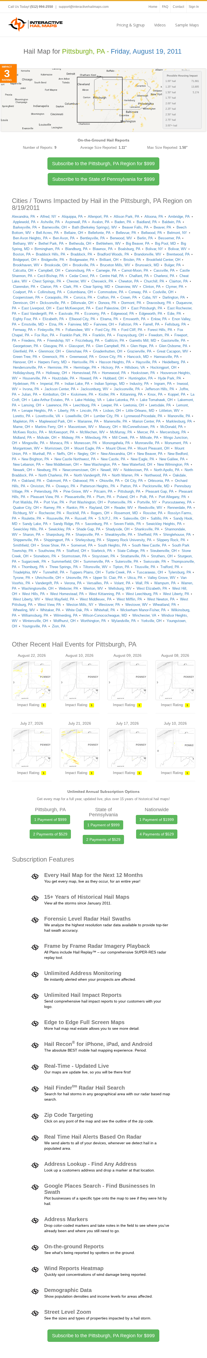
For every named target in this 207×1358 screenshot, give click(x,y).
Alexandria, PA (23, 217)
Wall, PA (142, 583)
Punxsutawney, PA (177, 502)
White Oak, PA (77, 610)
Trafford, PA (169, 567)
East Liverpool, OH (36, 308)
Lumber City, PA (106, 416)
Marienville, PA (115, 421)
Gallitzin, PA (114, 340)
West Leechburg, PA (142, 594)
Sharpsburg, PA (58, 535)
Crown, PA (128, 297)
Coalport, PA (23, 292)
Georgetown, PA (25, 346)
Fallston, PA (128, 324)
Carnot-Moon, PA (135, 270)
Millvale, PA (149, 438)
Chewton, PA (129, 281)
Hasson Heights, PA (115, 362)
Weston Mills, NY (80, 605)
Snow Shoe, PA (53, 545)
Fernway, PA (23, 330)
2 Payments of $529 (50, 834)
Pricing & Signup (130, 24)
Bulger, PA (172, 265)
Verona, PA (73, 583)
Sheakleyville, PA (118, 535)
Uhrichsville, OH (48, 578)
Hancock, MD (138, 357)
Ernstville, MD (33, 324)
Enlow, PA (159, 319)
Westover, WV (136, 605)
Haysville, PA (146, 362)
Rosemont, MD (126, 513)
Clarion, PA (49, 287)
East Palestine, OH (111, 308)
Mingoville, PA (33, 443)
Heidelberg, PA (173, 362)
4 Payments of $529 (157, 834)
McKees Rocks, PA (28, 432)
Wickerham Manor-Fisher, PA (143, 610)
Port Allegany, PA (172, 497)
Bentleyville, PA (92, 238)
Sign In (194, 7)
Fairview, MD (78, 324)
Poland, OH (126, 497)
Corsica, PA (83, 297)
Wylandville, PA (123, 621)
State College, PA (131, 551)
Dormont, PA (131, 303)
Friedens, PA (32, 340)
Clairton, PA (178, 281)
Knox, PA (155, 394)
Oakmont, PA (57, 481)
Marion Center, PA (146, 421)
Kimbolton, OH (54, 394)
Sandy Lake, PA (35, 524)
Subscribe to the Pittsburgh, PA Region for (103, 163)
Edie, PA (174, 314)
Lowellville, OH (77, 416)
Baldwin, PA (171, 222)
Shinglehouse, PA (177, 535)
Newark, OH (22, 470)
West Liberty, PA (176, 594)
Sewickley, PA (60, 529)
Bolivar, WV (177, 249)
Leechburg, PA (84, 405)
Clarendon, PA (24, 287)
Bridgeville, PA (52, 260)
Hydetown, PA (24, 384)
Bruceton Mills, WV (115, 265)
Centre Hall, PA (112, 276)
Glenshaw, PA (77, 351)
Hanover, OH (23, 362)
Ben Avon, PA (64, 238)
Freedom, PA (159, 335)
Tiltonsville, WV (95, 567)
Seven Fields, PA (127, 524)
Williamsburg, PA (35, 615)
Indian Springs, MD (110, 384)
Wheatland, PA (164, 605)
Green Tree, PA (25, 357)
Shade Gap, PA (88, 529)
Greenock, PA (53, 357)
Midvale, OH (46, 438)
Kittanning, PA (131, 394)
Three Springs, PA (63, 567)
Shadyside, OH (117, 529)
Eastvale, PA (69, 314)
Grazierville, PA (139, 351)
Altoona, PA (153, 217)
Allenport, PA (98, 217)
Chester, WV (76, 281)
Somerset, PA (82, 545)
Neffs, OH (65, 454)
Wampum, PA (165, 583)
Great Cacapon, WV (172, 351)
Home (153, 7)
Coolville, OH (163, 292)
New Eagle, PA (142, 459)
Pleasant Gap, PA (160, 491)
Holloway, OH (56, 373)
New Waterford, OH (137, 464)
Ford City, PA (105, 330)
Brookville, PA (84, 265)
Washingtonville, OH (37, 588)
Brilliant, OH (108, 260)
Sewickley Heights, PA (164, 524)
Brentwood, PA (178, 254)
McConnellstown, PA (139, 427)
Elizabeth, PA (53, 319)
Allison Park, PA (126, 217)
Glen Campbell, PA (110, 346)
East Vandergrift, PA (37, 314)
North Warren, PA (125, 475)
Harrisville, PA (83, 362)
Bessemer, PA (169, 238)
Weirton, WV (93, 588)
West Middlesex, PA (96, 599)
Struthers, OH (161, 556)
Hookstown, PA (143, 373)
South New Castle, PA (149, 545)
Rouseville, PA (58, 518)
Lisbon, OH (112, 411)
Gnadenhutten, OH (107, 351)
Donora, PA (107, 303)
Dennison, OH (24, 303)
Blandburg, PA (76, 249)
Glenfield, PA (23, 351)
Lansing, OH (31, 405)
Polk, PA (147, 497)
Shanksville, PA (146, 529)
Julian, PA (29, 394)
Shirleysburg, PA (88, 540)
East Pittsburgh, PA (146, 308)
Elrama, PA (109, 319)
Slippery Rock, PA (171, 540)
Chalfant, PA (139, 276)
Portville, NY (147, 502)
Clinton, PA (152, 287)
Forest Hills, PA (160, 330)
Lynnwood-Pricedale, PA (143, 416)
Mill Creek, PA (123, 438)
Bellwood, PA (151, 233)
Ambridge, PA (179, 217)
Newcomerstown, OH (79, 470)
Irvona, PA (31, 389)
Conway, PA (138, 292)
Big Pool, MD (165, 243)
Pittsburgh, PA (129, 491)
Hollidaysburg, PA (27, 373)
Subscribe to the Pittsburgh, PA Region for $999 (103, 1335)
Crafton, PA (106, 297)
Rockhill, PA (76, 513)
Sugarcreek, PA (34, 561)
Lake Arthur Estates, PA (51, 400)
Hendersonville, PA (28, 367)
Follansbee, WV (77, 330)
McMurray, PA (121, 432)
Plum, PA (103, 497)
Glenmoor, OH (50, 351)
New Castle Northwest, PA (75, 459)
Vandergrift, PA (47, 583)
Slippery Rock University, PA (128, 540)
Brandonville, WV (147, 254)
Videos (160, 24)
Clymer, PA (174, 287)
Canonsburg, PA (78, 270)
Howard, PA (89, 378)
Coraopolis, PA (56, 297)
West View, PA (49, 605)
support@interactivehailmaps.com (84, 7)
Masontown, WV (81, 427)
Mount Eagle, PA (87, 448)
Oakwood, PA (83, 481)
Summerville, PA (97, 561)
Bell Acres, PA (47, 233)
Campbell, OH (49, 270)
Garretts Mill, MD (142, 340)
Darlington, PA (174, 297)
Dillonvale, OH (82, 303)
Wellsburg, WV (120, 588)
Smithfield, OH (24, 545)
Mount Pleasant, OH (153, 448)
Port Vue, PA (54, 502)
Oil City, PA (134, 481)
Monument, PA (176, 443)
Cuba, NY (149, 297)
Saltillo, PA (159, 518)
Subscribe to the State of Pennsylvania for (103, 179)
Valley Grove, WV (161, 578)
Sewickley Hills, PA (28, 529)
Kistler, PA (107, 394)
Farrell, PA (151, 324)
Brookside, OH (55, 265)
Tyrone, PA (21, 578)
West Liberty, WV (26, 599)
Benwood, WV (121, 238)
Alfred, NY (48, 217)
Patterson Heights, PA (97, 486)
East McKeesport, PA (74, 308)
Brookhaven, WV (26, 265)
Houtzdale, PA (63, 378)
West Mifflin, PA (129, 599)
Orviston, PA (40, 486)
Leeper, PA (109, 405)
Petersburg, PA (46, 491)
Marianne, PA (88, 421)
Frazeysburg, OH (130, 335)
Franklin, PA (102, 335)
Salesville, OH (134, 518)
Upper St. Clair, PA (107, 578)
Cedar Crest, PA (82, 276)
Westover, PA (109, 605)
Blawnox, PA (103, 249)
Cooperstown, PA (26, 297)
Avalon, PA (100, 222)
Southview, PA (49, 551)
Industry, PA (139, 384)
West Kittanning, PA (104, 594)
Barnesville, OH (54, 227)
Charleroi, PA (164, 276)
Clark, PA (70, 287)
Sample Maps (187, 24)
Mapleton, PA (23, 421)
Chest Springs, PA (46, 281)
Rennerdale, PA (179, 508)
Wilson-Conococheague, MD (105, 615)
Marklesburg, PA (179, 421)
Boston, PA (22, 254)
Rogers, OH (100, 513)
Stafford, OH (76, 551)
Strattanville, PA (133, 556)
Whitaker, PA (50, 610)
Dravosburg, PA (159, 303)
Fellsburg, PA (175, 324)
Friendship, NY (58, 340)
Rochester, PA (50, 513)
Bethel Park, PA (51, 243)
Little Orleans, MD (140, 411)
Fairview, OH (104, 324)
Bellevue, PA (126, 233)
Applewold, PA (24, 222)
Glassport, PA (80, 346)
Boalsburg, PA (129, 249)
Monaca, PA (59, 443)
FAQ (165, 7)
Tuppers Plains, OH (85, 572)
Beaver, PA (162, 227)
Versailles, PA (98, 583)
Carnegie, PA (106, 270)
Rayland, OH (99, 508)
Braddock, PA (81, 254)
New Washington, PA (100, 464)
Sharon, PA (31, 535)
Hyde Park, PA (169, 378)
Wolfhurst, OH (64, 621)
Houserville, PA (35, 378)
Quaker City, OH (26, 508)
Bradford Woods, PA (113, 254)
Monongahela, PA (116, 443)
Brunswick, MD (147, 265)
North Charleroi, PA (53, 475)
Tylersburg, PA (179, 572)
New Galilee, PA (172, 459)
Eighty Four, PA (25, 319)
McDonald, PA (171, 427)
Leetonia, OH (133, 405)
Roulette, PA (31, 518)
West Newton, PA (161, 599)
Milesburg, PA (96, 438)
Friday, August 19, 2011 (146, 51)
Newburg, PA (47, 470)
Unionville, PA (77, 578)
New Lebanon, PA (27, 464)
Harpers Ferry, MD (52, 362)
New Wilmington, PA (173, 464)
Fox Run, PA (44, 335)
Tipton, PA (121, 567)
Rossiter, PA (153, 513)
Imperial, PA (49, 384)
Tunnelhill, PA (53, 572)
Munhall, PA (42, 454)
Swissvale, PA (154, 561)
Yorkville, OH (151, 621)
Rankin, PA (75, 508)
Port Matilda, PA (26, 502)
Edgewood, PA (122, 314)
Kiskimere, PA (82, 394)
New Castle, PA (113, 459)
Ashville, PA (50, 222)
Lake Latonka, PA (120, 400)
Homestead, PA (84, 373)
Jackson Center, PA (59, 389)
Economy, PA (95, 314)
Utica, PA (134, 578)
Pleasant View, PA (44, 497)
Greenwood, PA (82, 357)
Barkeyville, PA (25, 227)
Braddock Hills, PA (50, 254)
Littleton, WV (169, 411)
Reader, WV (123, 508)
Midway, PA (71, 438)
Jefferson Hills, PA (159, 389)
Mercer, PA (145, 432)
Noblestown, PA (136, 470)
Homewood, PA (114, 373)
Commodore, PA (110, 292)
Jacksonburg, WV (94, 389)
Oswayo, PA (65, 486)
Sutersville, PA (126, 561)
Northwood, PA (156, 475)
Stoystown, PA (103, 556)
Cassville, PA (164, 270)
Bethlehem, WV (108, 243)
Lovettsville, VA (48, 416)
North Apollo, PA (167, 470)
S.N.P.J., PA (108, 518)
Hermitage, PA (85, 367)
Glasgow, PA (53, 346)
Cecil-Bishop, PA (50, 276)
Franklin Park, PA (73, 335)
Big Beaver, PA (138, 243)
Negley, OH (86, 454)
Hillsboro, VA (135, 367)
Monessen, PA (85, 443)
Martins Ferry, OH (49, 427)
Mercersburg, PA (173, 432)
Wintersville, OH (35, 621)
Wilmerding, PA (66, 615)
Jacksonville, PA (127, 389)
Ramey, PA (52, 508)
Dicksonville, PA (52, 303)
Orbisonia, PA (159, 481)
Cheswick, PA (102, 281)
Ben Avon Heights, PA (30, 238)
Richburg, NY (23, 513)
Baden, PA (123, 222)
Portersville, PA (120, 502)
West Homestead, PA (67, 594)
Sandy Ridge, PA (66, 524)
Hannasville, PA (166, 357)
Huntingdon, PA (141, 378)
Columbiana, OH (80, 292)
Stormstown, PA (74, 556)
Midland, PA (22, 438)
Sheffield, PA (147, 535)
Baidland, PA (147, 222)
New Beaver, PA (150, 454)
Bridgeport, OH (24, 260)
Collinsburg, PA (50, 292)
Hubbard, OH (113, 378)
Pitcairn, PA (103, 491)
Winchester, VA (144, 615)
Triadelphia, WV (25, 572)
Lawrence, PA (57, 405)
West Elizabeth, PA (152, 588)
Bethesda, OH (80, 243)
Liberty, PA (66, 411)
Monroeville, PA (147, 443)
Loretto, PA (21, 416)
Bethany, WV (23, 243)
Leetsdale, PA (160, 405)
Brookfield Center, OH (163, 260)
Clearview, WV (126, 287)
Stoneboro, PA (44, 556)
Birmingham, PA (47, 249)
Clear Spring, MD (96, 287)
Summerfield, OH (64, 561)
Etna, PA (56, 324)
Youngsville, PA (34, 626)
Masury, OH (108, 427)
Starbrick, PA (101, 551)
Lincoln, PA (89, 411)
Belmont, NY (177, 233)
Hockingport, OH (163, 367)
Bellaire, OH (73, 233)
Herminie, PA (58, 367)
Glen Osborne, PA (173, 346)
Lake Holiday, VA (88, 400)
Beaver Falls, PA (135, 227)
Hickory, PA (110, 367)
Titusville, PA (144, 567)
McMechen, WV (92, 432)
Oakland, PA (31, 481)
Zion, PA (58, 626)
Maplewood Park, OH (55, 421)
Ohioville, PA (109, 481)
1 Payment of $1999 (156, 819)
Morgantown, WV (26, 448)
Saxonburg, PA (96, 524)
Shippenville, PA (26, 540)
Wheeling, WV (24, 610)
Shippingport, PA (57, 540)
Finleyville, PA (49, 330)
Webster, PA (68, 588)
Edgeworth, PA (150, 314)
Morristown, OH (57, 448)
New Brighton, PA (35, 459)
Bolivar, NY (154, 249)
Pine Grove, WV (76, 491)
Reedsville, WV (150, 508)
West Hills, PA (33, 594)
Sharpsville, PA (87, 535)
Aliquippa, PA (72, 217)
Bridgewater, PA (82, 260)
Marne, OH (21, 427)
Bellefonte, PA (99, 233)
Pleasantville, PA (78, 497)
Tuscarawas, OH (150, 572)
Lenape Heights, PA (37, 411)
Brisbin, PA (132, 260)
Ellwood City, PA (82, 319)
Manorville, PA (179, 416)
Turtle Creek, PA (119, 572)
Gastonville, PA (173, 340)
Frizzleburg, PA (87, 340)
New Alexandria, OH (116, 454)
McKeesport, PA (61, 432)
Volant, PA (122, 583)
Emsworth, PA (134, 319)
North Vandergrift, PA (90, 475)
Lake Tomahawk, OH (156, 400)
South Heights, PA (112, 545)
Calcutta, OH (23, 270)
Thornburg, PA (33, 567)
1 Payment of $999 (50, 819)
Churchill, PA (154, 281)
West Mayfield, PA (59, 599)
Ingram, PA (163, 384)
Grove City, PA (110, 357)
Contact (178, 7)
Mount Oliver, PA (119, 448)
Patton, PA (128, 486)
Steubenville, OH (163, 551)
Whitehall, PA (104, 610)
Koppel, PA (176, 394)
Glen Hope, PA (142, 346)
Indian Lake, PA (77, 384)
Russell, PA (84, 518)
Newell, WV (110, 470)
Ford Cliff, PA (131, 330)
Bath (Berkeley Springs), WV (94, 227)
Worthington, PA (93, 621)
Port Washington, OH (86, 502)
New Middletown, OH (62, 464)
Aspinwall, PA (76, 222)
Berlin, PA (145, 238)
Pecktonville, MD (156, 486)
